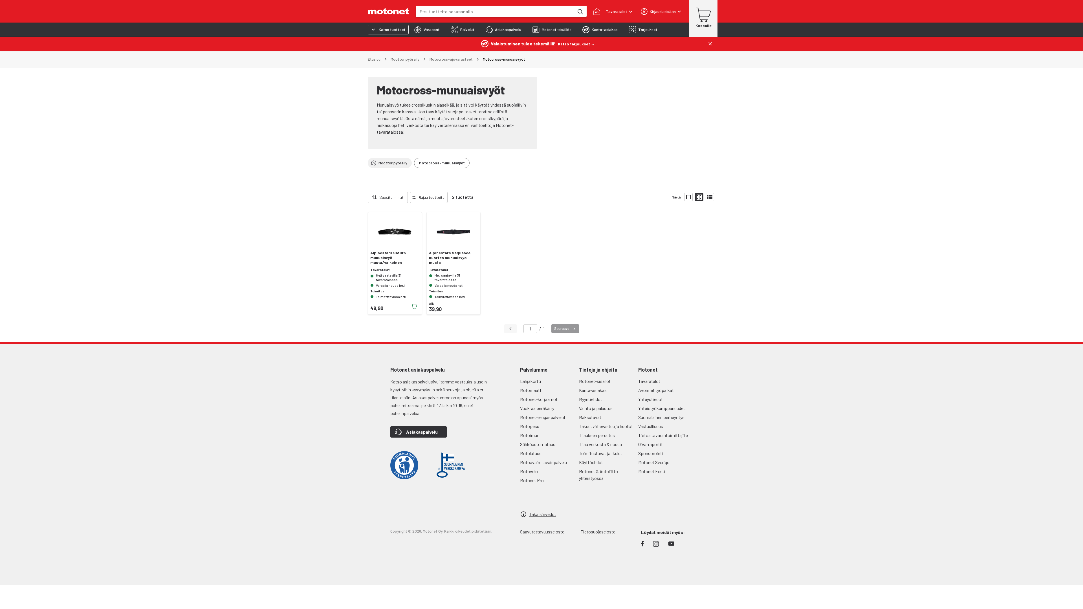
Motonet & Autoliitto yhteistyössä (598, 475)
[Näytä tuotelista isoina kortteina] (688, 197)
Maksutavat (590, 417)
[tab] (427, 29)
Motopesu (529, 426)
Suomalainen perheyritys (661, 417)
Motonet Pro (532, 480)
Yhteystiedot (650, 399)
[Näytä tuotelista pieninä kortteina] (699, 197)
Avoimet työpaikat (656, 390)
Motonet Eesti (651, 471)
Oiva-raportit (650, 444)
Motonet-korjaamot (539, 399)
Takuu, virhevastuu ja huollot (606, 426)
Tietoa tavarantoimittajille (663, 435)
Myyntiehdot (590, 399)
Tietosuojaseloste (598, 531)
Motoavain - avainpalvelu (543, 462)
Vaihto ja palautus (596, 408)
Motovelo (529, 471)
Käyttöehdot (591, 462)
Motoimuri (530, 435)
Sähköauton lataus (537, 444)
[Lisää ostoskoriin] (414, 306)
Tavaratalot (649, 381)
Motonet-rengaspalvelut (542, 417)
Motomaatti (531, 390)
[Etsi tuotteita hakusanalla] (579, 11)
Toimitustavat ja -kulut (600, 453)
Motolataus (531, 453)
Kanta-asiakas (593, 390)
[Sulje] (710, 43)
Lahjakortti (530, 381)
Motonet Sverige (653, 462)
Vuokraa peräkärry (537, 408)
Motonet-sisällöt (595, 381)
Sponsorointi (650, 453)
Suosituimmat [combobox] (391, 197)
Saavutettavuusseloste (542, 531)
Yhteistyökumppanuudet (661, 408)
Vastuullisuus (650, 426)
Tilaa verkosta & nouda (600, 444)
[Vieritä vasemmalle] (364, 197)
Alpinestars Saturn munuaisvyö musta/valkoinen (388, 258)
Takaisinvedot (542, 514)
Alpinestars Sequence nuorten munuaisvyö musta (449, 258)
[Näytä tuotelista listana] (710, 197)
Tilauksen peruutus (597, 435)
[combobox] (495, 11)
